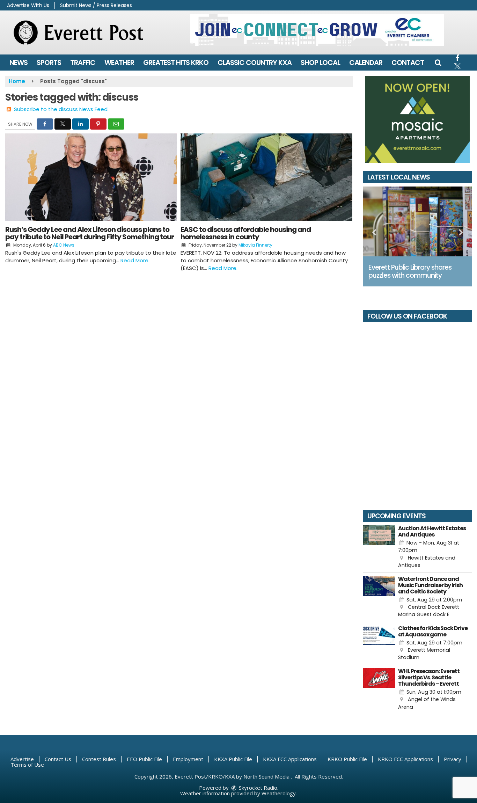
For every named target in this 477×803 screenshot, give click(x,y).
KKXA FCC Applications (290, 758)
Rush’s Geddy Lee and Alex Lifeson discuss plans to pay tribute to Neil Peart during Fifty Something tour (89, 233)
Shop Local (320, 62)
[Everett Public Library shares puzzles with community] (417, 221)
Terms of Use (27, 764)
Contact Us (58, 758)
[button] (438, 62)
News (18, 62)
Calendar (365, 62)
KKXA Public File (233, 758)
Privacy (452, 758)
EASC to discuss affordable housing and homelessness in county (246, 233)
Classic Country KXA (255, 62)
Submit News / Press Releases (96, 5)
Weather (119, 62)
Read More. (134, 260)
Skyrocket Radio (257, 787)
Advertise (22, 758)
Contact (407, 62)
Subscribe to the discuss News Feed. (61, 109)
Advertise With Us (28, 5)
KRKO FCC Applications (405, 758)
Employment (188, 758)
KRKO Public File (347, 758)
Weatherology (279, 793)
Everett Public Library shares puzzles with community (410, 271)
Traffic (82, 62)
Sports (49, 62)
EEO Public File (144, 758)
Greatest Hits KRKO (175, 62)
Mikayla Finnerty (255, 245)
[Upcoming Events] (379, 547)
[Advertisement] (317, 30)
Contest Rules (99, 758)
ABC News (63, 245)
